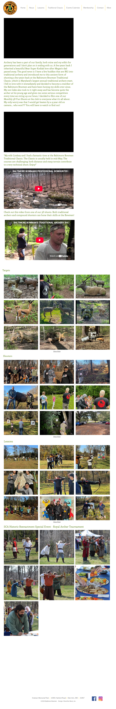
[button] (21, 287)
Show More (56, 351)
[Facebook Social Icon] (94, 698)
